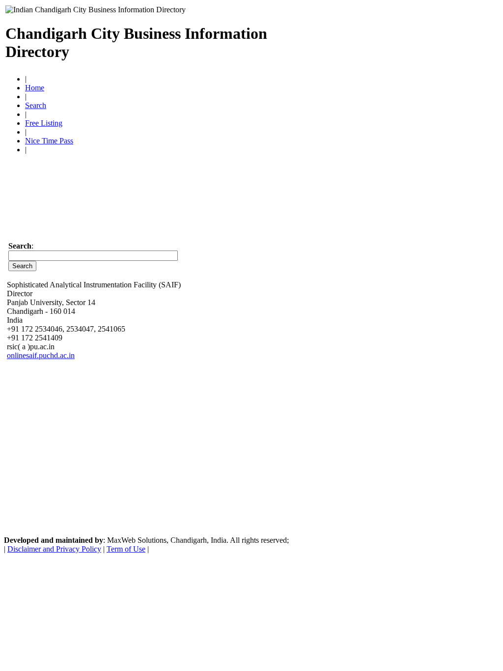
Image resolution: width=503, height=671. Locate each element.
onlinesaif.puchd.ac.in (41, 355)
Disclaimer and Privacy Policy (54, 549)
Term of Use (126, 549)
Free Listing (43, 123)
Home (34, 88)
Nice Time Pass (49, 141)
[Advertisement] (383, 38)
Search (35, 105)
